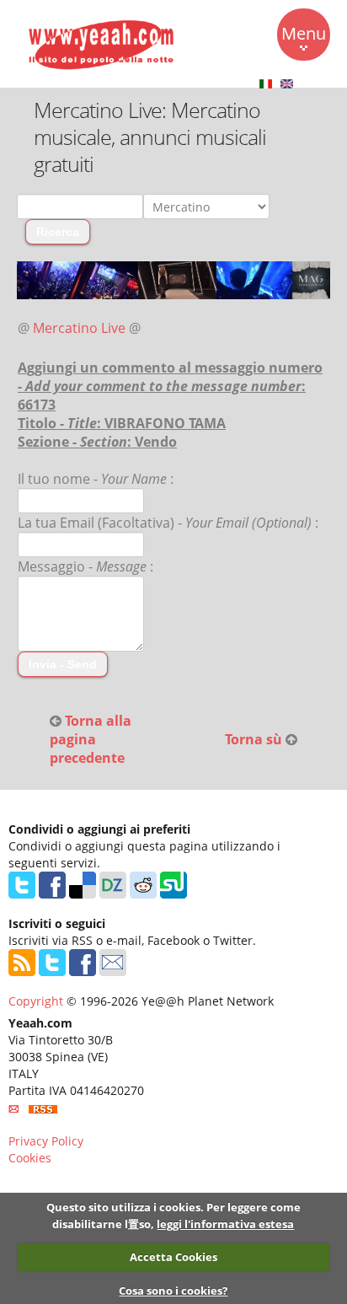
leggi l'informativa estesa (225, 1224)
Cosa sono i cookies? (173, 1290)
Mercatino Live (79, 328)
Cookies (29, 1158)
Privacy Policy (45, 1141)
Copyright (35, 1001)
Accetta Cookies (173, 1256)
